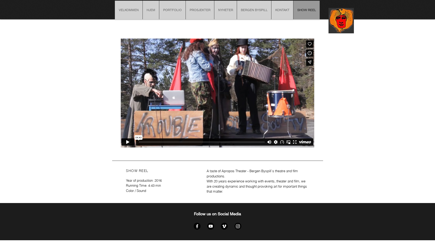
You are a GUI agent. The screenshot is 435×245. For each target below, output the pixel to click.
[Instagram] (237, 226)
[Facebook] (197, 226)
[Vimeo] (224, 226)
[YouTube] (210, 226)
